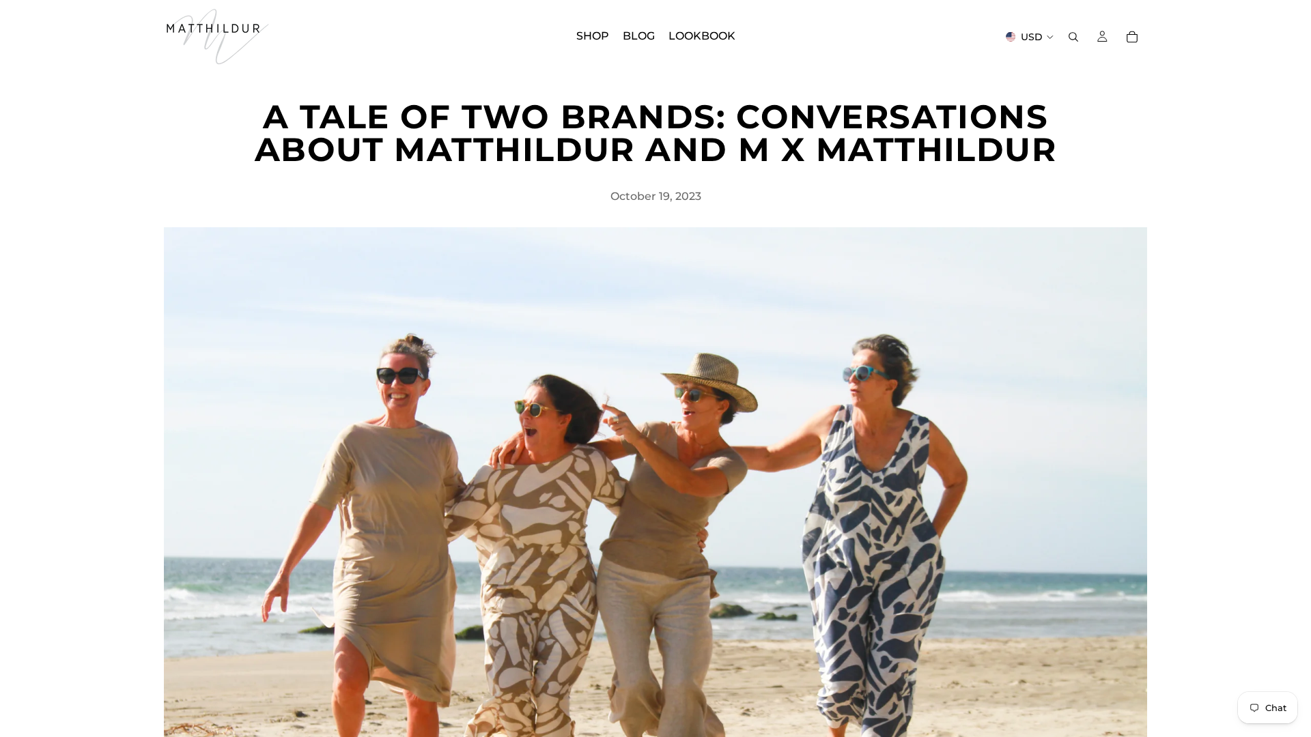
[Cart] (1132, 37)
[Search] (1073, 37)
